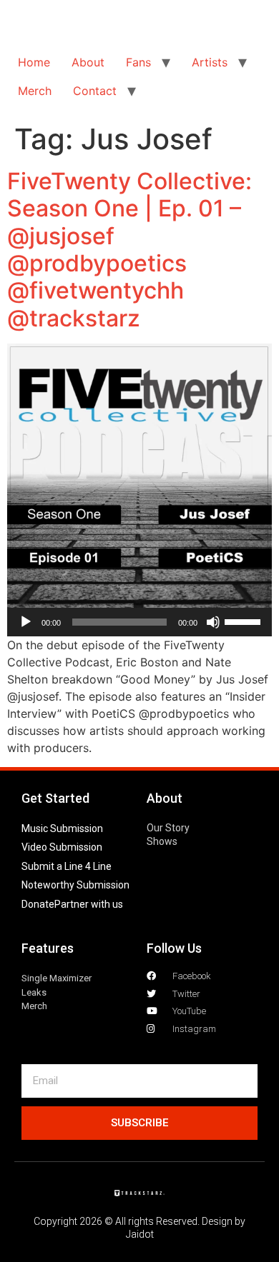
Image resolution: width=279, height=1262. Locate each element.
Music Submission (62, 828)
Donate (37, 904)
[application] (139, 622)
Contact (95, 91)
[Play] (26, 622)
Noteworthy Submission (75, 885)
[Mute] (213, 622)
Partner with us (88, 904)
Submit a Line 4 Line (66, 866)
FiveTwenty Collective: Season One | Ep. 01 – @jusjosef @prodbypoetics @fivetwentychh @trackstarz (129, 249)
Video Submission (61, 847)
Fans (138, 62)
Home (34, 62)
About (88, 62)
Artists (209, 62)
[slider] (245, 620)
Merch (35, 91)
